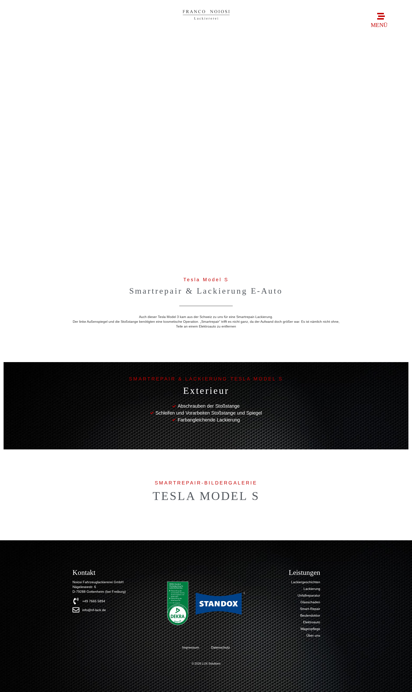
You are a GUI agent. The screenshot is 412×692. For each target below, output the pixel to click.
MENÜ (379, 25)
